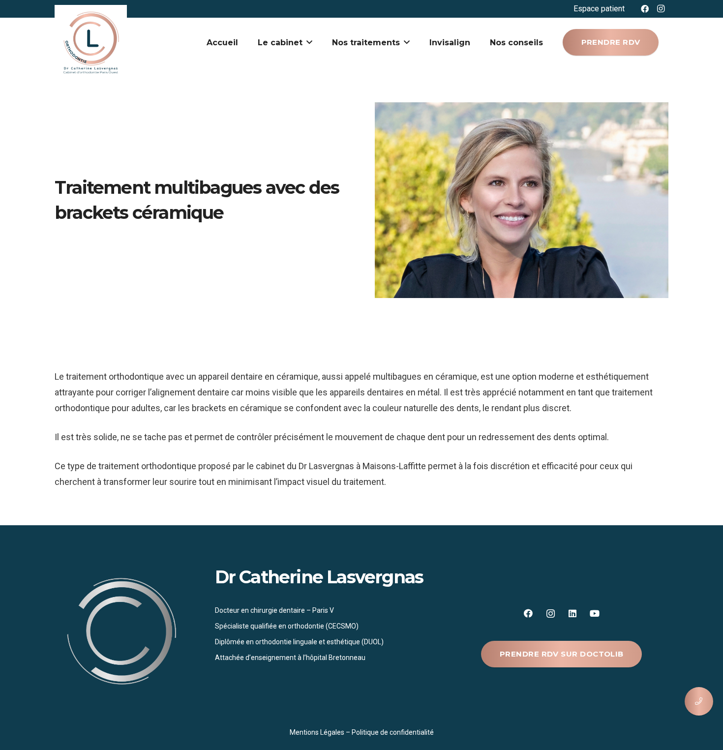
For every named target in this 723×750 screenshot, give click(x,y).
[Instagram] (660, 9)
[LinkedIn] (573, 613)
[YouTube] (595, 613)
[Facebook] (645, 9)
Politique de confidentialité (393, 732)
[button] (309, 42)
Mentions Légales (317, 732)
